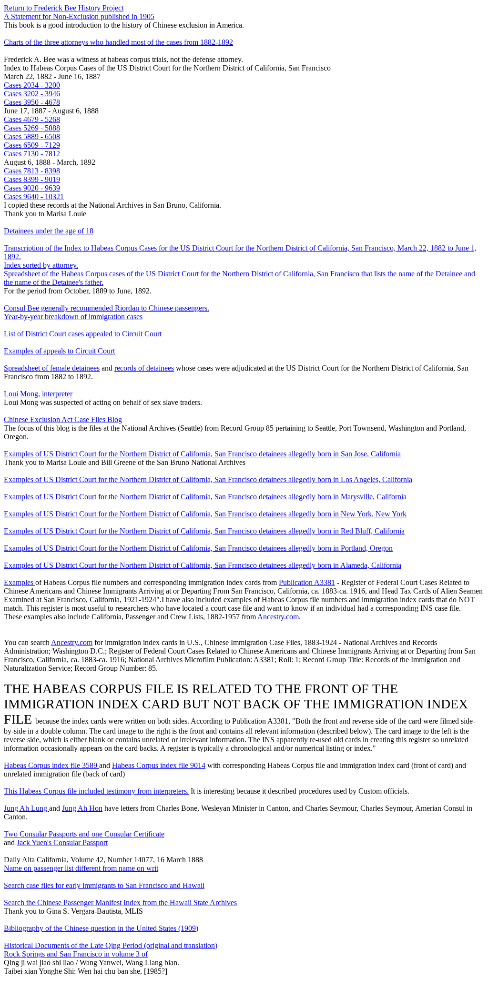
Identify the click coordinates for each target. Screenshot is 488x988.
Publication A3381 (307, 582)
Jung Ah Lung (26, 808)
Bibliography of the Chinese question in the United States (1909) (101, 928)
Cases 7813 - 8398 (32, 171)
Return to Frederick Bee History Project (63, 8)
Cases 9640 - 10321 (34, 196)
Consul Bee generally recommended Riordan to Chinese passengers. (106, 308)
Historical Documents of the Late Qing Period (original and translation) (110, 945)
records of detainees (144, 368)
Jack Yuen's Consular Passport (62, 842)
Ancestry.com (278, 617)
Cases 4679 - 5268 (32, 119)
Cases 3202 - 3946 (32, 94)
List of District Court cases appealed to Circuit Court (83, 334)
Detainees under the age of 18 (48, 231)
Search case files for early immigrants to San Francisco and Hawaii (104, 885)
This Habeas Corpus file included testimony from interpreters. (96, 791)
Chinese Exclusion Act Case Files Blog (63, 419)
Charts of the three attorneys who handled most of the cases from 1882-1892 (118, 42)
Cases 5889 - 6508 (32, 136)
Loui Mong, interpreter (38, 394)
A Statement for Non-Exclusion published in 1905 (79, 16)
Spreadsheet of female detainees (52, 368)
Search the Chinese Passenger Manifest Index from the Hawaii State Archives (120, 902)
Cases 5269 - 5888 (32, 128)
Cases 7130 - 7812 (32, 154)
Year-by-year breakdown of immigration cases (73, 317)
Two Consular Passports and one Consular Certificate (84, 834)
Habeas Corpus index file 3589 (51, 765)
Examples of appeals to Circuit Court (59, 351)
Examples (19, 582)
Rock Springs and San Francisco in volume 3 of (76, 954)
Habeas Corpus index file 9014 (158, 765)
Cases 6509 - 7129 (32, 145)
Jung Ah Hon (82, 808)
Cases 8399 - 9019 (32, 179)
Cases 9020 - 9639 (32, 188)
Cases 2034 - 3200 (32, 85)
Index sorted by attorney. (41, 265)
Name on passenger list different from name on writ (81, 868)
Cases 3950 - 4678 (32, 102)
